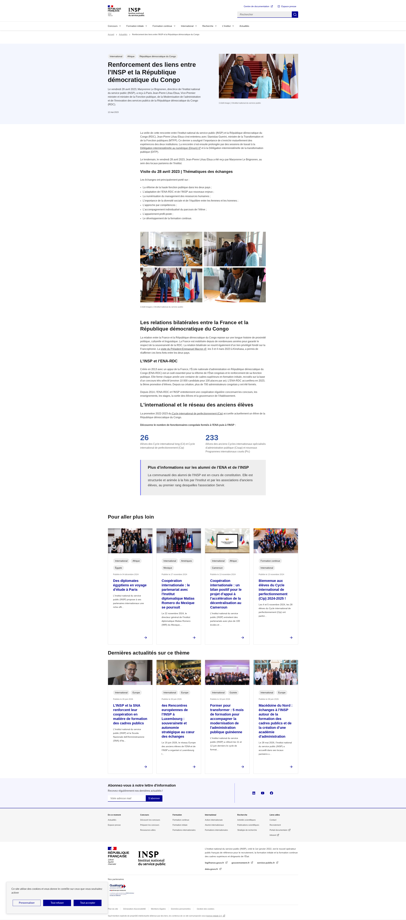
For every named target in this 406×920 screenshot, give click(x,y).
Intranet (273, 835)
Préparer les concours (149, 825)
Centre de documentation (256, 6)
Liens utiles (275, 815)
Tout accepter (87, 902)
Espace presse (288, 6)
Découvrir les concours (150, 820)
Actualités (244, 26)
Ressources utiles (148, 830)
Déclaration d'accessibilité (134, 909)
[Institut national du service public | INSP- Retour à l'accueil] (151, 856)
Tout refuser (57, 902)
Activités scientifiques (246, 820)
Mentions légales (158, 909)
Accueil (111, 34)
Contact (273, 820)
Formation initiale (135, 26)
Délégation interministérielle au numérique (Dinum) (169, 148)
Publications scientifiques (248, 825)
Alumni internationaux (214, 825)
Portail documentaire (279, 830)
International (187, 26)
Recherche (207, 26)
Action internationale (214, 820)
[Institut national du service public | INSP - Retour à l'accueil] (136, 12)
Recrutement (275, 825)
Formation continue (162, 26)
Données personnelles (181, 909)
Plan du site (113, 909)
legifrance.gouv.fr (215, 862)
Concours (113, 26)
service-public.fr (266, 862)
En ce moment (114, 815)
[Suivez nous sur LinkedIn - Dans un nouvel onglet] (254, 793)
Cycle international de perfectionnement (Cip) (197, 413)
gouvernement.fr (241, 862)
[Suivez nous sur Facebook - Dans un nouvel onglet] (271, 793)
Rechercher (295, 14)
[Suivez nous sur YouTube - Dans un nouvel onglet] (262, 793)
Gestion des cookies (205, 909)
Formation (177, 815)
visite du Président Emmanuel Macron (182, 349)
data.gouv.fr (212, 869)
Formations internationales (184, 830)
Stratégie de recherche (247, 830)
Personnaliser (27, 902)
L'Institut (226, 26)
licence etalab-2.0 (214, 916)
